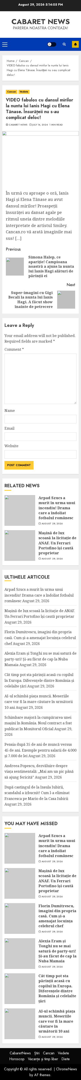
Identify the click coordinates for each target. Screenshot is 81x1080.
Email (9, 428)
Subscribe (75, 44)
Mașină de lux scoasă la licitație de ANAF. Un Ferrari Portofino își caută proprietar (57, 543)
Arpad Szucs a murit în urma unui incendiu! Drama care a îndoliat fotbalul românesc (56, 508)
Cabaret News (18, 124)
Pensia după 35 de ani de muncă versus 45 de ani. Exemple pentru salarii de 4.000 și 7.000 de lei (40, 750)
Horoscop (17, 1059)
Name (9, 410)
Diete (65, 1059)
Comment (14, 349)
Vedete (24, 91)
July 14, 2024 (40, 124)
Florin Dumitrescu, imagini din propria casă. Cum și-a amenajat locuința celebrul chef (40, 637)
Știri (37, 1053)
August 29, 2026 (52, 523)
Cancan (11, 91)
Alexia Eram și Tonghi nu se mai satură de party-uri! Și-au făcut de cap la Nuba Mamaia (40, 659)
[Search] (64, 44)
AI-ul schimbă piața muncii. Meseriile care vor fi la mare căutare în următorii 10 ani (38, 702)
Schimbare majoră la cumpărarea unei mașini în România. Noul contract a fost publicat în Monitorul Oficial (38, 723)
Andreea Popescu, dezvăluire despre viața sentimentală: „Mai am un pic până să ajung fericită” (39, 771)
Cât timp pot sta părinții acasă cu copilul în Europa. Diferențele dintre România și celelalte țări (39, 680)
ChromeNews (66, 1069)
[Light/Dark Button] (51, 44)
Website (11, 445)
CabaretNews (20, 1053)
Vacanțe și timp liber (43, 1059)
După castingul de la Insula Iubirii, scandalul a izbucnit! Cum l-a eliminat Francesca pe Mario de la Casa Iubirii (37, 793)
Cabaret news (40, 21)
